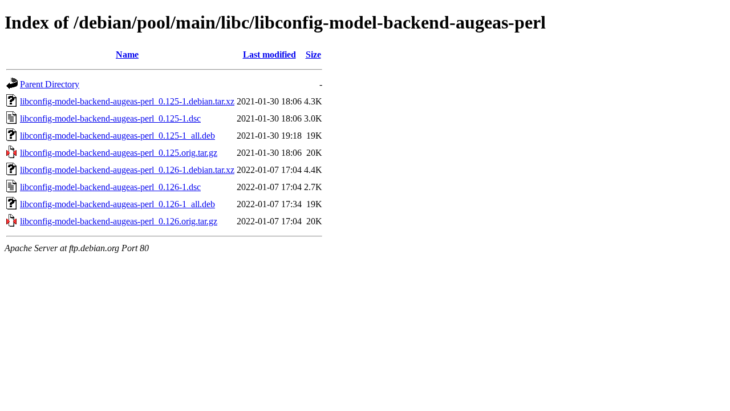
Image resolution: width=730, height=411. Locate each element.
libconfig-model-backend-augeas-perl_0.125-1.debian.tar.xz (127, 101)
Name (127, 54)
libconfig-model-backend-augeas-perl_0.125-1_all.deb (117, 135)
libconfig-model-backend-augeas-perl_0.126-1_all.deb (117, 204)
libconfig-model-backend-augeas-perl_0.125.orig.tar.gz (118, 153)
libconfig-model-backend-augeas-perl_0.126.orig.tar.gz (118, 221)
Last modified (269, 54)
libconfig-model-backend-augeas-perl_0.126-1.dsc (110, 187)
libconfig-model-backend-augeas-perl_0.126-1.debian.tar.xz (127, 170)
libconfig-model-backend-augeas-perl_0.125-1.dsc (110, 118)
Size (313, 54)
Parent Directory (49, 84)
